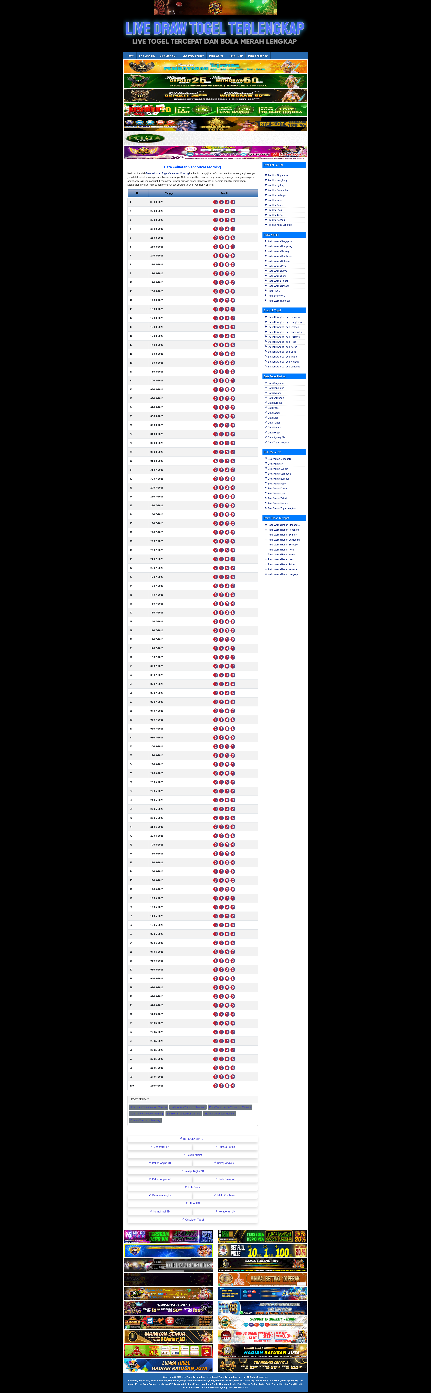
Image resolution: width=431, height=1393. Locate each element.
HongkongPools (227, 1384)
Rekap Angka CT (161, 1163)
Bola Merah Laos (276, 493)
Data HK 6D (273, 432)
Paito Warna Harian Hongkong (283, 529)
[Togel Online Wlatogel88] (168, 1322)
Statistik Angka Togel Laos (281, 351)
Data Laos (272, 417)
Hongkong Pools (209, 1384)
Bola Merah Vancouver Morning (183, 1113)
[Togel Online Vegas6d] (168, 1279)
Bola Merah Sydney (277, 468)
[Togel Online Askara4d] (168, 1293)
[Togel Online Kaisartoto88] (168, 1351)
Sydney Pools (192, 1384)
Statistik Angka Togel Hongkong (284, 322)
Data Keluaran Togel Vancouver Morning (167, 173)
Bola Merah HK (275, 463)
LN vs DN (194, 1203)
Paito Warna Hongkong (279, 246)
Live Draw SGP (168, 55)
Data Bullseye (274, 402)
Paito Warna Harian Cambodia (283, 539)
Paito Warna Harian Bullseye (282, 544)
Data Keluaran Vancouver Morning (192, 167)
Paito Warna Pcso (277, 266)
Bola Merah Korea (277, 488)
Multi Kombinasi (226, 1195)
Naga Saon (186, 1380)
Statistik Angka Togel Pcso (281, 342)
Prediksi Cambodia (277, 190)
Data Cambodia (275, 398)
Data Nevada (274, 427)
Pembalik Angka (161, 1195)
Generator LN (161, 1146)
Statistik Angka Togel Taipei (282, 356)
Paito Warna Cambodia (279, 256)
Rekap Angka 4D (161, 1179)
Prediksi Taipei (275, 215)
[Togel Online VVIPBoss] (215, 67)
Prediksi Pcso (274, 200)
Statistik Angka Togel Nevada (283, 361)
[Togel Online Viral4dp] (215, 152)
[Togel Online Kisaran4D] (215, 109)
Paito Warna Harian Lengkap (282, 574)
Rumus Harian (226, 1146)
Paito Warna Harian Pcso (280, 549)
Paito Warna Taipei (277, 281)
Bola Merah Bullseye (278, 478)
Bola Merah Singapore (279, 459)
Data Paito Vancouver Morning (146, 1113)
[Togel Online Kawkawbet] (168, 1265)
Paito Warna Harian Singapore (283, 525)
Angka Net (143, 1380)
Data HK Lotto (296, 1384)
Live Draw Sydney (193, 55)
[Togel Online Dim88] (215, 81)
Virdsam (132, 1380)
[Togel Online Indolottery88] (262, 1308)
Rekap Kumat (194, 1155)
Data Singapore (275, 383)
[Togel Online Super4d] (215, 95)
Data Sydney (274, 393)
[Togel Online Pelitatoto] (215, 138)
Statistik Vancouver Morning (220, 1113)
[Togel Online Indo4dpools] (168, 1365)
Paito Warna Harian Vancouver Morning (230, 1107)
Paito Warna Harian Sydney (282, 534)
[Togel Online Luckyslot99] (262, 1251)
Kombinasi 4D (161, 1211)
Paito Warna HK (159, 1380)
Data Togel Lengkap (278, 442)
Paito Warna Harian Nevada (282, 569)
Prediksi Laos (274, 210)
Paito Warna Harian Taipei (281, 564)
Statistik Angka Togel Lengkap (283, 366)
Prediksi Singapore (277, 175)
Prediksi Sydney (276, 185)
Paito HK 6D (236, 55)
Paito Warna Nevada (278, 286)
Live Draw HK (147, 55)
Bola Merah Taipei (277, 498)
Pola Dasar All (226, 1179)
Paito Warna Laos (276, 276)
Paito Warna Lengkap (278, 300)
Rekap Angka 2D (194, 1171)
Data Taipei (273, 422)
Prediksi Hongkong (277, 180)
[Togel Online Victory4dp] (168, 1251)
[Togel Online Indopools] (262, 1336)
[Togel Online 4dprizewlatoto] (168, 1336)
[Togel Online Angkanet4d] (262, 1322)
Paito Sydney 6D (258, 55)
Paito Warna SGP (224, 1380)
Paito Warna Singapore (279, 241)
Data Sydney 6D (276, 437)
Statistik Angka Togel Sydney (283, 327)
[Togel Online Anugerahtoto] (262, 1293)
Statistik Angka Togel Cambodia (284, 332)
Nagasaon (173, 1380)
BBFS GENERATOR (194, 1138)
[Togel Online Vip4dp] (262, 1265)
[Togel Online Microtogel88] (168, 1236)
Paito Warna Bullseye (278, 261)
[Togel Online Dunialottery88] (262, 1279)
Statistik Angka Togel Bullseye (283, 337)
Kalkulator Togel (194, 1219)
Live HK (267, 171)
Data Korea (273, 412)
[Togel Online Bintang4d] (168, 1308)
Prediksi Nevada (276, 220)
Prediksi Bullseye (276, 195)
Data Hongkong (275, 388)
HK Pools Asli (241, 1387)
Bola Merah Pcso (276, 483)
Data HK (238, 1380)
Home (130, 55)
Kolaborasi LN (226, 1211)
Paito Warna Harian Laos (280, 559)
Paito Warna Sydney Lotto (250, 1384)
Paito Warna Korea (277, 271)
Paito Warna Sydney (278, 251)
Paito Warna (216, 55)
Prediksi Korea (275, 205)
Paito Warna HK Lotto (277, 1384)
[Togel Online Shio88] (262, 1351)
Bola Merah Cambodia (279, 473)
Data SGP (248, 1380)
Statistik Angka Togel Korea (282, 347)
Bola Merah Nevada (278, 503)
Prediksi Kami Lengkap (279, 224)
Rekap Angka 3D (227, 1163)
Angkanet (179, 1384)
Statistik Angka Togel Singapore (284, 317)
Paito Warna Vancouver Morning (188, 1107)
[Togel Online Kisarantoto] (215, 124)
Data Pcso (273, 408)
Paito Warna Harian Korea (281, 554)
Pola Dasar (194, 1187)
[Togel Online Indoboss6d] (262, 1236)
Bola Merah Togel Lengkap (281, 508)
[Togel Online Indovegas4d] (262, 1365)
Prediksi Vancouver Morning (145, 1120)
